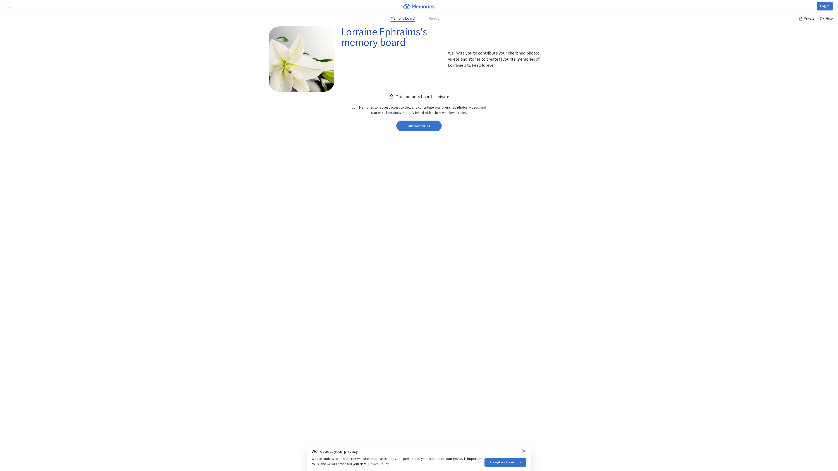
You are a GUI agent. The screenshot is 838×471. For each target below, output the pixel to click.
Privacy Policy (378, 464)
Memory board (403, 18)
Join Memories (419, 125)
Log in (824, 6)
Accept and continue (505, 462)
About (434, 18)
